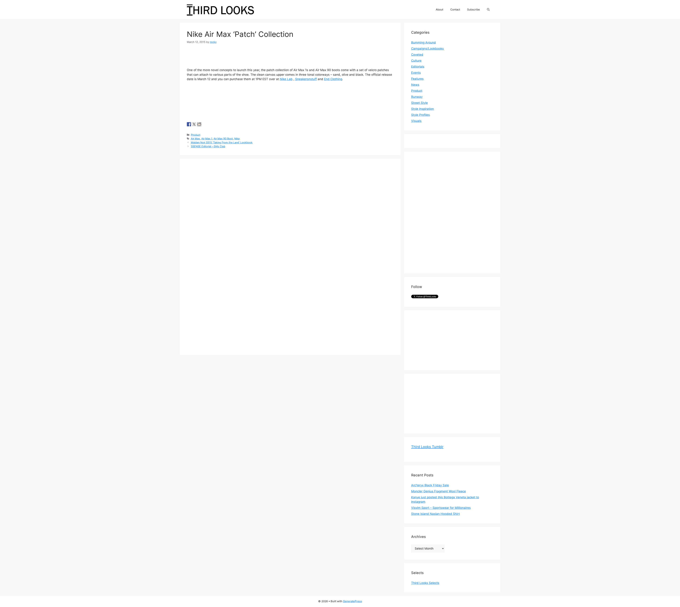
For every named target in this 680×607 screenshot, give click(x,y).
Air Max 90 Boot (223, 138)
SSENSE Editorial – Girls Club (208, 146)
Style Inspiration (422, 109)
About (439, 9)
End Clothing (333, 79)
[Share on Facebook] (189, 124)
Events (416, 72)
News (415, 84)
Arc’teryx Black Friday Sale (430, 485)
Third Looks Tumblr (427, 447)
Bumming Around (423, 42)
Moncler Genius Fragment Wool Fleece (438, 491)
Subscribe (473, 9)
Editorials (417, 66)
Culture (416, 60)
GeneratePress (352, 601)
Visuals (416, 121)
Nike (237, 138)
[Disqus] (290, 210)
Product (195, 134)
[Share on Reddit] (199, 124)
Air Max (195, 138)
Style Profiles (420, 115)
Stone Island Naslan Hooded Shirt (435, 514)
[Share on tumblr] (204, 124)
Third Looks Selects (425, 583)
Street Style (419, 103)
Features (417, 78)
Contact (455, 9)
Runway (417, 97)
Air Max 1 (206, 138)
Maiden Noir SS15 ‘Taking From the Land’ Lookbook (222, 142)
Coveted (417, 54)
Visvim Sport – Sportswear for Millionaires (441, 508)
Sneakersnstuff (306, 79)
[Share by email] (209, 124)
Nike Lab (286, 79)
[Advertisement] (437, 212)
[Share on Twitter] (194, 124)
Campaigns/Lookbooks (427, 48)
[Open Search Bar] (488, 9)
